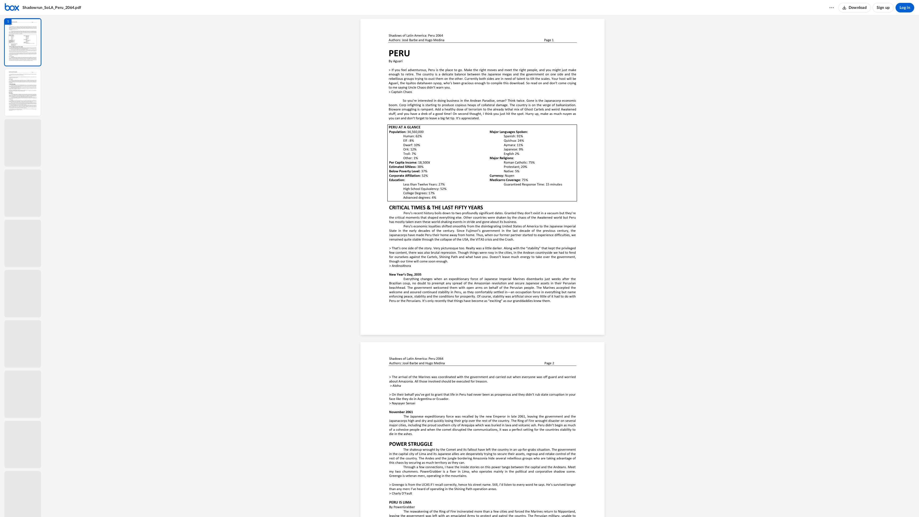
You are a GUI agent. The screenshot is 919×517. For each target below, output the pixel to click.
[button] (23, 42)
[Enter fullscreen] (526, 505)
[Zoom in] (499, 505)
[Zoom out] (483, 505)
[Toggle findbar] (447, 505)
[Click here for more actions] (831, 7)
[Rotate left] (509, 505)
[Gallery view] (518, 505)
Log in (905, 8)
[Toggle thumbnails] (438, 505)
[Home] (12, 7)
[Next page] (473, 505)
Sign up (883, 8)
